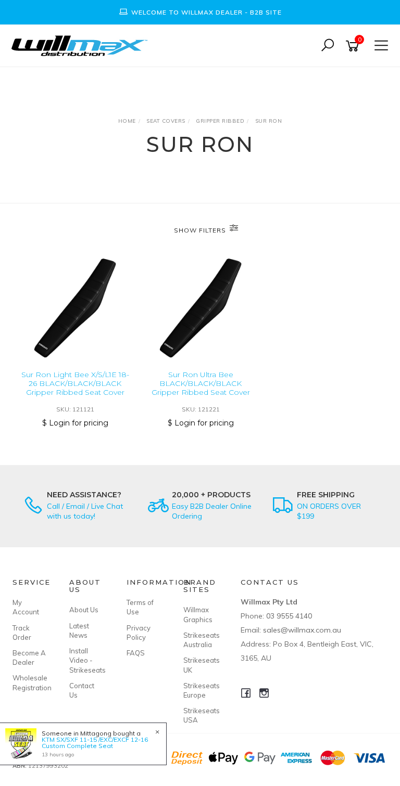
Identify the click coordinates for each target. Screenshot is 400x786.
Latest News (79, 630)
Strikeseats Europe (200, 690)
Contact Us (81, 690)
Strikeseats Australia (200, 640)
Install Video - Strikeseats (86, 660)
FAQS (136, 653)
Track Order (21, 632)
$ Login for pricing (75, 423)
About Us (83, 609)
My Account (25, 607)
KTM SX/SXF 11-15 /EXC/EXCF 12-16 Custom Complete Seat (95, 743)
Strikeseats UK (200, 665)
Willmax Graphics (198, 614)
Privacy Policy (139, 632)
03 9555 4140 (289, 616)
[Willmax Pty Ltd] (82, 45)
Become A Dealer (29, 657)
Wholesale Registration (29, 682)
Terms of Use (140, 607)
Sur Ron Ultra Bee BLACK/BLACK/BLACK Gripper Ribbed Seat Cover (201, 383)
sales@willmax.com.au (302, 630)
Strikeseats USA (200, 715)
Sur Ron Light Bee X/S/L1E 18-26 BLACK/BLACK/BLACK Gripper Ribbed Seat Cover (75, 383)
